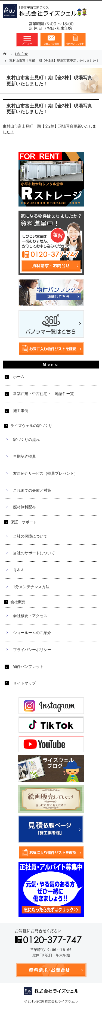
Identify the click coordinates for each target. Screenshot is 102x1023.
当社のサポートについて (34, 553)
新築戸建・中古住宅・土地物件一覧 (43, 393)
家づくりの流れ (26, 439)
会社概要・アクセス (30, 616)
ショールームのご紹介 (32, 632)
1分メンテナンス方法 (31, 587)
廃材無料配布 (24, 507)
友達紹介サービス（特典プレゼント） (45, 473)
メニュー (27, 39)
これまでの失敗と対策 (32, 490)
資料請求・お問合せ (51, 39)
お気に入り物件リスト (75, 39)
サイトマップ (24, 683)
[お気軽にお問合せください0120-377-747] (51, 27)
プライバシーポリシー (32, 649)
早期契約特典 (24, 456)
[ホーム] (5, 53)
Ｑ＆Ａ (18, 570)
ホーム (18, 377)
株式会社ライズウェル (61, 1001)
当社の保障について (30, 536)
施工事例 (20, 410)
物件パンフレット (28, 666)
